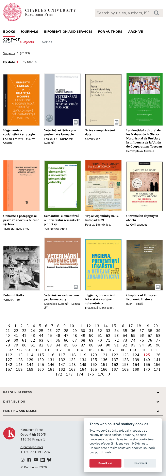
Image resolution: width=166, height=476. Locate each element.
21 (7, 330)
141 (157, 359)
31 (91, 330)
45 (49, 335)
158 (19, 369)
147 (62, 364)
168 (125, 369)
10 (72, 325)
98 (19, 350)
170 (146, 369)
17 (130, 325)
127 (8, 359)
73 (125, 340)
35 (125, 330)
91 (116, 345)
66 (66, 340)
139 (136, 359)
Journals (29, 31)
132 (62, 359)
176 (101, 374)
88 (91, 345)
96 (158, 345)
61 (24, 340)
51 (100, 335)
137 (115, 359)
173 (69, 374)
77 (158, 340)
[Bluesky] (49, 460)
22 (16, 330)
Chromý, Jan (92, 139)
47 (66, 335)
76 (150, 340)
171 (157, 369)
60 (16, 340)
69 (91, 340)
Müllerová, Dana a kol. (99, 308)
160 (40, 369)
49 (83, 335)
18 (139, 325)
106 (101, 350)
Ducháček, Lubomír (56, 304)
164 (83, 369)
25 (41, 330)
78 (7, 345)
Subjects (27, 42)
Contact (11, 39)
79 (16, 345)
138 (125, 359)
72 (116, 340)
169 (136, 369)
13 (97, 325)
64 (49, 340)
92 (125, 345)
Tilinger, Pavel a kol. (16, 229)
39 (158, 330)
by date (9, 62)
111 (154, 350)
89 (100, 345)
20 (155, 325)
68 (83, 340)
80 (24, 345)
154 (136, 364)
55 (133, 335)
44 (41, 335)
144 (30, 364)
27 (58, 330)
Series (47, 42)
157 (8, 369)
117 (62, 355)
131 (51, 359)
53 (116, 335)
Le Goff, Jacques (136, 225)
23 (24, 330)
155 (146, 364)
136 (104, 359)
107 (111, 350)
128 (19, 359)
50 (91, 335)
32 (100, 330)
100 (37, 350)
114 (30, 355)
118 (72, 355)
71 (108, 340)
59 (7, 340)
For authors (110, 31)
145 (40, 364)
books (9, 31)
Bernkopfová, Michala (140, 151)
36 (133, 330)
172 (58, 374)
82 (41, 345)
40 (7, 335)
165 (93, 369)
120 (93, 355)
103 (69, 350)
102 (58, 350)
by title (28, 62)
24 (33, 330)
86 (74, 345)
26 (49, 330)
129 (30, 359)
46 (58, 335)
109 (132, 350)
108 (122, 350)
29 (74, 330)
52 (108, 335)
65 (58, 340)
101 (48, 350)
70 (100, 340)
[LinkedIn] (42, 460)
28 (66, 330)
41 (16, 335)
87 (83, 345)
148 (72, 364)
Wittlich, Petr (11, 300)
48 (74, 335)
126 (157, 355)
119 (83, 355)
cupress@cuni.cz (31, 447)
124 (136, 355)
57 (150, 335)
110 (143, 350)
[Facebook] (29, 460)
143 (19, 364)
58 (158, 335)
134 (83, 359)
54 (125, 335)
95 (150, 345)
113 (19, 355)
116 (51, 355)
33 (108, 330)
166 (104, 369)
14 (105, 325)
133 (72, 359)
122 (115, 355)
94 (141, 345)
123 (125, 355)
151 (104, 364)
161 (51, 369)
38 (150, 330)
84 (58, 345)
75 (141, 340)
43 (33, 335)
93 (133, 345)
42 (24, 335)
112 (8, 355)
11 (80, 325)
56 (141, 335)
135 (93, 359)
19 (147, 325)
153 (125, 364)
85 (66, 345)
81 (33, 345)
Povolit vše (105, 463)
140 (146, 359)
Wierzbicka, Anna (55, 229)
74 (133, 340)
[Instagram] (22, 460)
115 (40, 355)
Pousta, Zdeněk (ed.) (98, 225)
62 (33, 340)
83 (49, 345)
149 (83, 364)
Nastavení (140, 463)
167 (115, 369)
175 (90, 374)
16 (122, 325)
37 (141, 330)
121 (104, 355)
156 (157, 364)
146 (51, 364)
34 (116, 330)
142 (8, 364)
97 (11, 350)
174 (80, 374)
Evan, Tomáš (134, 304)
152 (115, 364)
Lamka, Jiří (50, 139)
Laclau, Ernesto (13, 139)
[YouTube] (36, 460)
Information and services (68, 31)
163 (72, 369)
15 (114, 325)
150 (93, 364)
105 (90, 350)
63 (41, 340)
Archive (135, 31)
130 (40, 359)
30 (83, 330)
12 (88, 325)
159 (30, 369)
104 (79, 350)
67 (74, 340)
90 (108, 345)
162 (62, 369)
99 (28, 350)
